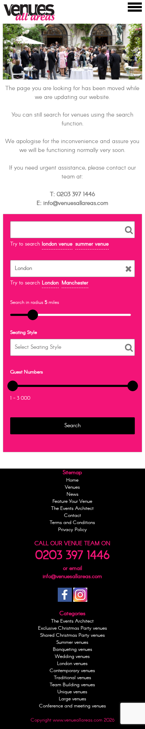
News (72, 494)
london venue (57, 244)
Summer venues (72, 642)
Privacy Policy (72, 529)
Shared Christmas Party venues (72, 635)
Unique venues (72, 691)
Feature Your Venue (72, 501)
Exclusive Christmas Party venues (72, 628)
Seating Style (23, 332)
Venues (72, 487)
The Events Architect (72, 508)
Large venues (72, 698)
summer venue (92, 244)
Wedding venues (72, 656)
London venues (72, 663)
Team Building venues (72, 684)
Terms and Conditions (72, 522)
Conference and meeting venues (72, 706)
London (50, 283)
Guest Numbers (26, 372)
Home (72, 480)
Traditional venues (72, 677)
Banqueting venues (72, 649)
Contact (72, 515)
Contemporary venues (72, 670)
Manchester (75, 283)
